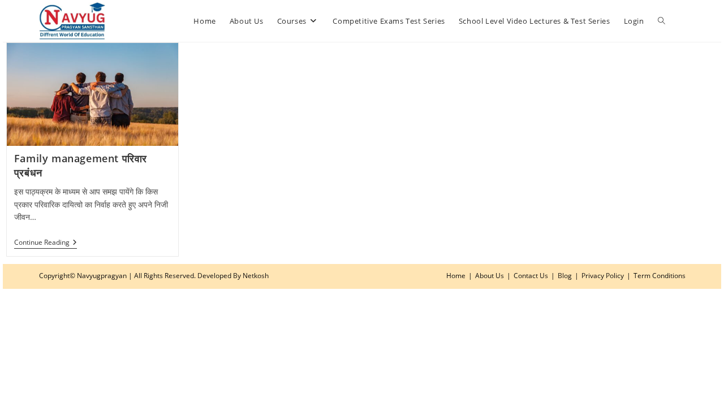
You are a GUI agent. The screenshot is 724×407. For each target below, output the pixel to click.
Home (456, 275)
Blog (565, 275)
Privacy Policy (602, 275)
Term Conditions (660, 275)
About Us (489, 275)
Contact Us (531, 275)
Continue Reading (45, 243)
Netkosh (256, 275)
